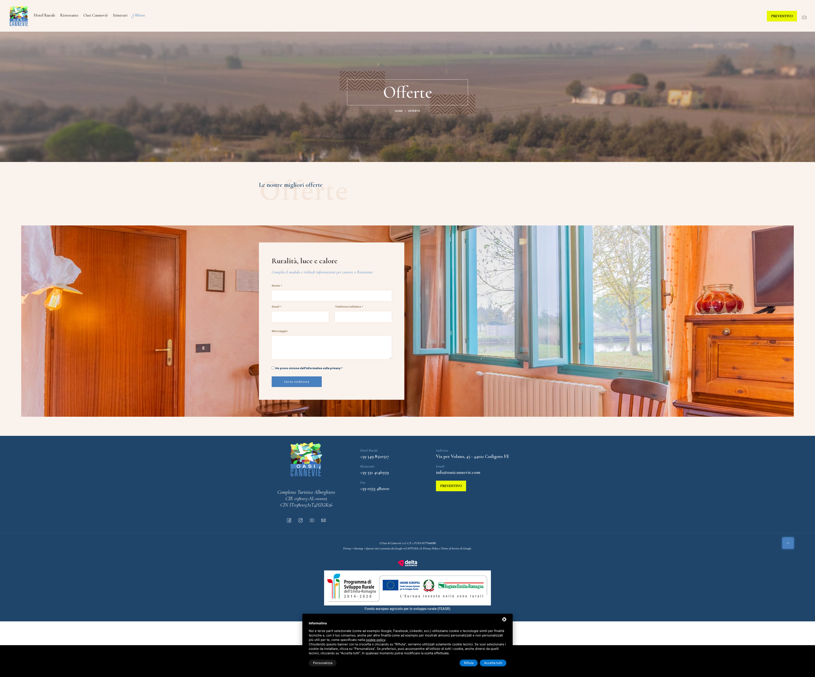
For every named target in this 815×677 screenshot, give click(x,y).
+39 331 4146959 (374, 472)
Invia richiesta (296, 381)
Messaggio (280, 331)
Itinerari (120, 15)
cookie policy (375, 640)
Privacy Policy (431, 548)
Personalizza (322, 663)
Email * (276, 306)
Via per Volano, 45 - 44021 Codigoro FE (472, 456)
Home (399, 111)
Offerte (139, 15)
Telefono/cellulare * (349, 306)
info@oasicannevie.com (458, 472)
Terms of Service (450, 548)
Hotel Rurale (44, 15)
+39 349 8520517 (374, 456)
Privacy (347, 548)
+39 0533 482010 (374, 488)
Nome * (277, 285)
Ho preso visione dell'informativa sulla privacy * (308, 368)
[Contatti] (802, 17)
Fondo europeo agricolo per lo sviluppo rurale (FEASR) (407, 609)
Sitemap (358, 548)
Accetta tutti (493, 663)
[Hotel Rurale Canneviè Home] (19, 15)
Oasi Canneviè (95, 15)
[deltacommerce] (407, 563)
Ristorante (69, 15)
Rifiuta (469, 663)
